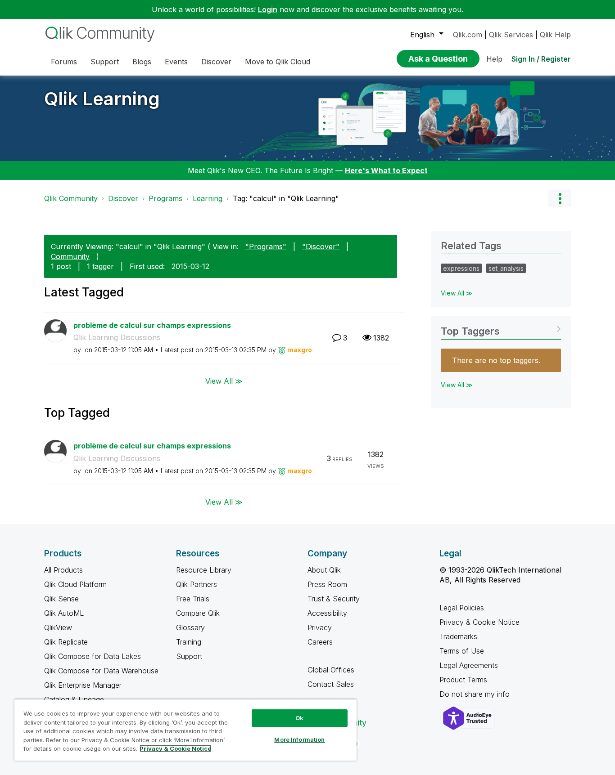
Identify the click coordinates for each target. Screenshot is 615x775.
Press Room (327, 584)
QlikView (58, 627)
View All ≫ (224, 380)
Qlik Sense (61, 598)
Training (188, 641)
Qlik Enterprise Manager (83, 685)
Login (267, 9)
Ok (299, 717)
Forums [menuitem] (64, 61)
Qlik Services (511, 34)
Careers (320, 641)
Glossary (190, 627)
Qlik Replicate (66, 641)
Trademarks (458, 636)
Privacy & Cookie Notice (479, 622)
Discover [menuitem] (216, 61)
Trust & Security (334, 598)
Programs (165, 198)
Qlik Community (71, 198)
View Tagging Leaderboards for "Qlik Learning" (500, 328)
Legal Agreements (468, 665)
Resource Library (203, 569)
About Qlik (324, 569)
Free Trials (192, 598)
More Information (299, 739)
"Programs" (265, 246)
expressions (461, 268)
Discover (123, 198)
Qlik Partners (196, 584)
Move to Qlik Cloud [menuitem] (277, 61)
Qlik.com (467, 34)
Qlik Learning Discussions (116, 337)
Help (494, 58)
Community (70, 256)
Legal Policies (461, 607)
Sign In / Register (541, 58)
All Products (63, 569)
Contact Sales (331, 684)
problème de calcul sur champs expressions (152, 325)
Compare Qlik (198, 613)
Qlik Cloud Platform (75, 584)
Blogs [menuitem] (141, 61)
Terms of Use (461, 650)
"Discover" (320, 246)
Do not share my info (475, 694)
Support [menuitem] (104, 61)
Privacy (320, 627)
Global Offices (331, 669)
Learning (207, 198)
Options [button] (559, 198)
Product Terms (463, 679)
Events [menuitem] (176, 61)
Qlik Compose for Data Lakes (92, 656)
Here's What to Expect (386, 170)
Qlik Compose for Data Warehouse (101, 670)
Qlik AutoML (64, 613)
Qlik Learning (102, 98)
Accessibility (327, 613)
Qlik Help (555, 34)
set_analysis (506, 268)
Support (189, 656)
